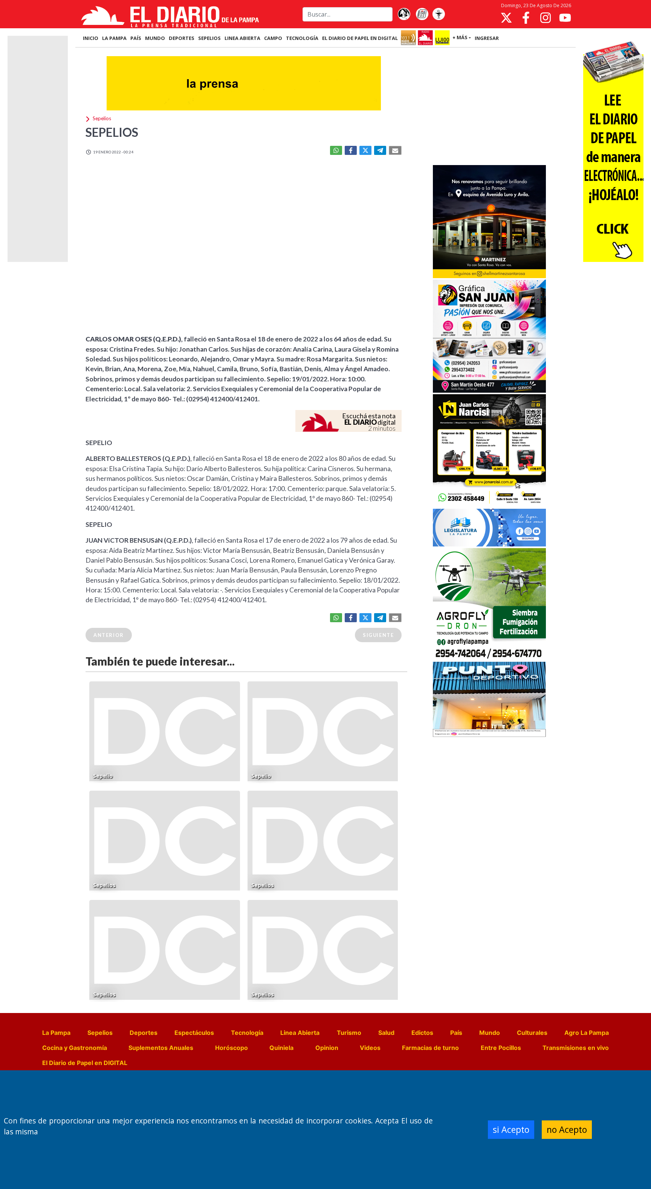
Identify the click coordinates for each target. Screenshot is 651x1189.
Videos (370, 1047)
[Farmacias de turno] (438, 14)
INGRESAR (487, 38)
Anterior (108, 635)
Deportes (143, 1032)
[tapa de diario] (422, 14)
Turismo (349, 1032)
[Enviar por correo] (395, 150)
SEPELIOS (209, 38)
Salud (386, 1032)
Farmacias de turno (430, 1047)
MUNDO (155, 38)
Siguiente (378, 635)
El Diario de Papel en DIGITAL (360, 38)
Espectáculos (194, 1032)
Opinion (326, 1047)
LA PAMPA (114, 38)
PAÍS (135, 38)
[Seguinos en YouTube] (565, 18)
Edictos (422, 1032)
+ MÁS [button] (460, 37)
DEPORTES (181, 38)
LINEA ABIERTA (242, 38)
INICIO (90, 38)
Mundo (489, 1032)
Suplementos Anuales (160, 1047)
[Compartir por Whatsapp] (336, 150)
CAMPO (273, 38)
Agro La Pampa (586, 1032)
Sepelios (100, 1032)
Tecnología (247, 1032)
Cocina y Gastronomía (74, 1047)
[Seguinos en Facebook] (526, 18)
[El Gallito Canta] (404, 14)
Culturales (532, 1032)
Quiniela (281, 1047)
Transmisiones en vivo (575, 1047)
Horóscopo (231, 1047)
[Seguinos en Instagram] (545, 18)
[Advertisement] (489, 107)
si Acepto (511, 1129)
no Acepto (567, 1129)
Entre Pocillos (501, 1047)
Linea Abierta (299, 1032)
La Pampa (56, 1032)
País (456, 1032)
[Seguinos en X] (506, 18)
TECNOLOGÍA (302, 38)
